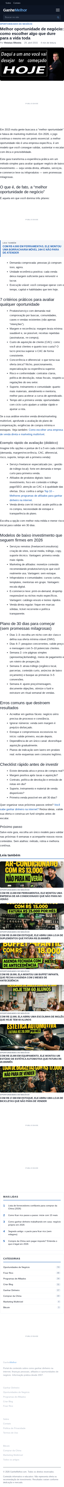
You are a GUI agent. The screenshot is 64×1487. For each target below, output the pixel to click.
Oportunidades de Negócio (16, 24)
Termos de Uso (10, 1432)
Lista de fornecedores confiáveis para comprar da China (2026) (32, 1207)
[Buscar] (58, 17)
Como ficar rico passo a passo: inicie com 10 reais (33, 1215)
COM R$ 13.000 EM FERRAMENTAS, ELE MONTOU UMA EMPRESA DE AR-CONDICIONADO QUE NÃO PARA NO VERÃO (31, 896)
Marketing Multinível (13, 1301)
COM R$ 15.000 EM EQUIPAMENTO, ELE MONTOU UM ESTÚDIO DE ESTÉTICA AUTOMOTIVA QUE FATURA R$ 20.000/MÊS (30, 1058)
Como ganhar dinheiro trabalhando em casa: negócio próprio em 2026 (34, 1223)
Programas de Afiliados (14, 1278)
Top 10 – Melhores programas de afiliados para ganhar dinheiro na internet (36, 496)
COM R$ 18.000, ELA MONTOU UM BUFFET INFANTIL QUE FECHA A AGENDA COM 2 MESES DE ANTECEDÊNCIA (29, 977)
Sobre (8, 3)
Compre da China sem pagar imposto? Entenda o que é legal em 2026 (32, 1242)
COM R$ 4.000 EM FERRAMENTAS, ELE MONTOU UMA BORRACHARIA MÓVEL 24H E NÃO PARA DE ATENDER (32, 249)
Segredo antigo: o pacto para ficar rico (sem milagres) (30, 1233)
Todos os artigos (11, 1459)
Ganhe (15, 10)
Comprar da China (12, 1296)
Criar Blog (8, 1284)
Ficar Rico (8, 1273)
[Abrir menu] (58, 10)
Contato (16, 3)
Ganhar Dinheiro (11, 1290)
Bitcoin (6, 1307)
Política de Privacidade (14, 1428)
